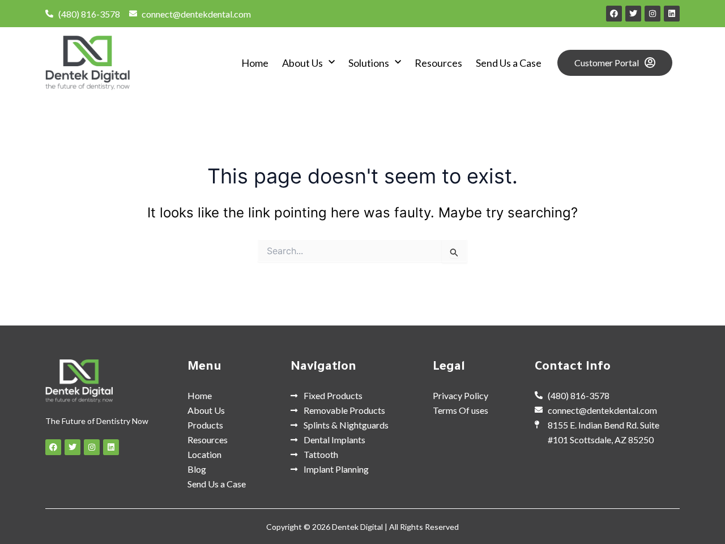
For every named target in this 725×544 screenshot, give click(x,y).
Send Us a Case (508, 63)
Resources (438, 63)
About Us (302, 63)
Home (254, 63)
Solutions (368, 63)
